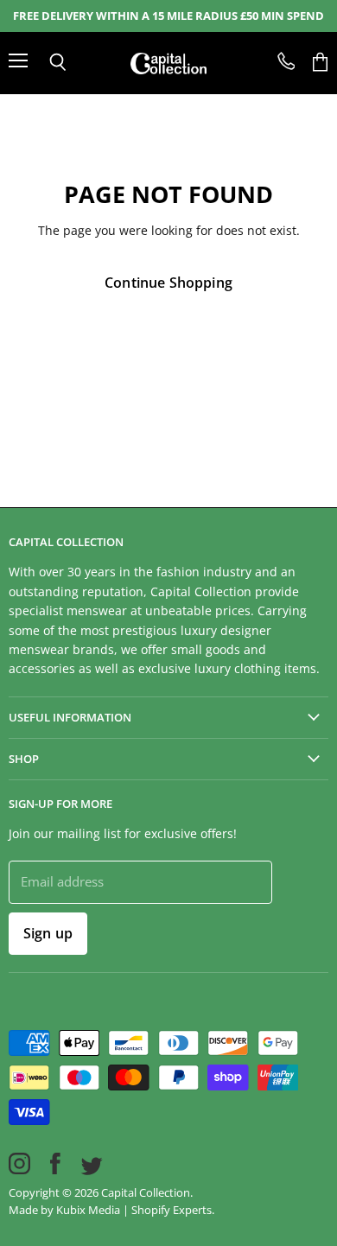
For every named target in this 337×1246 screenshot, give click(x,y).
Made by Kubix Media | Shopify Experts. (111, 1209)
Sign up (48, 933)
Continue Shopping (168, 282)
